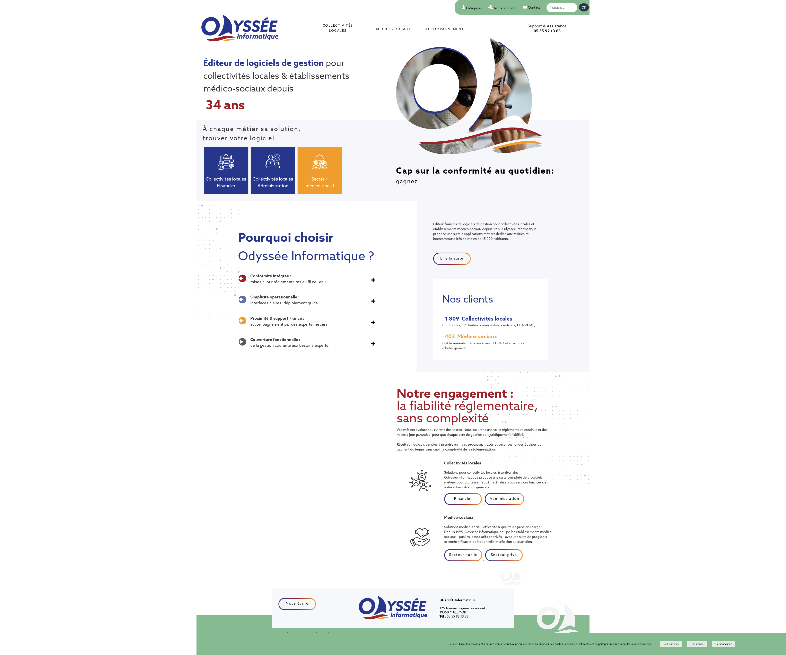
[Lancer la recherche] (584, 8)
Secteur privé (504, 554)
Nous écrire (297, 603)
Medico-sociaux (393, 29)
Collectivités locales (338, 27)
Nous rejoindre (505, 8)
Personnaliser (723, 644)
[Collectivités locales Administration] (273, 159)
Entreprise (474, 8)
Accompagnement (444, 29)
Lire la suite (452, 258)
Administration (504, 498)
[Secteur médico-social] (320, 159)
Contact (534, 7)
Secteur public (463, 554)
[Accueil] (239, 28)
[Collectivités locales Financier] (226, 159)
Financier (463, 498)
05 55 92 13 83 (547, 30)
